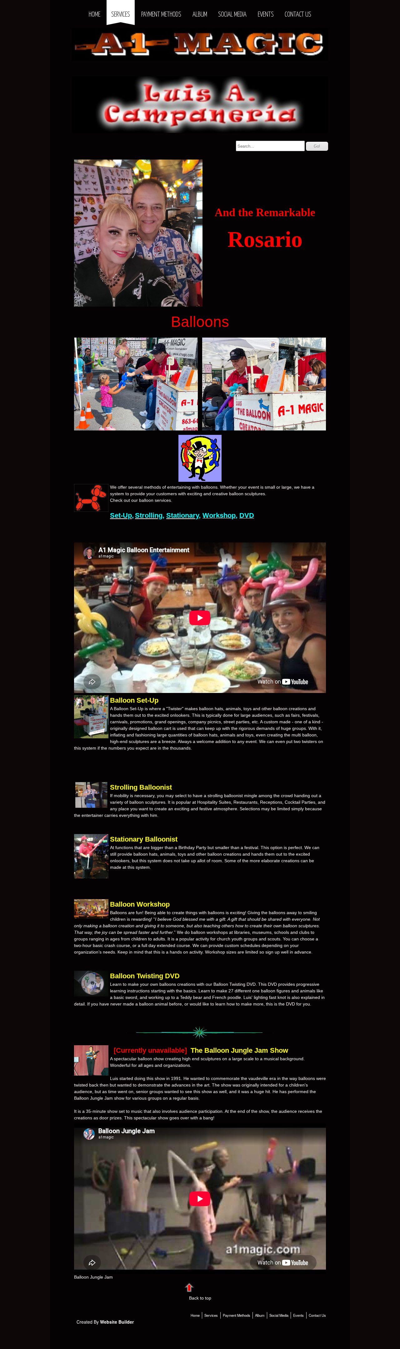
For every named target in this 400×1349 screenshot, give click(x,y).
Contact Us (298, 15)
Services (120, 15)
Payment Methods (161, 15)
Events (266, 15)
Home (94, 15)
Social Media (232, 15)
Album (199, 15)
